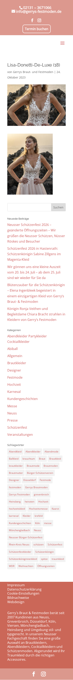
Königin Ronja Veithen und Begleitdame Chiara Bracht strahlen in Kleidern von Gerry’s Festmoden (36, 314)
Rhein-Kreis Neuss (19, 544)
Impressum (16, 585)
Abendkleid (15, 451)
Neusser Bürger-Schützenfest (25, 537)
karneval (14, 516)
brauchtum (29, 458)
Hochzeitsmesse (38, 508)
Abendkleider (33, 451)
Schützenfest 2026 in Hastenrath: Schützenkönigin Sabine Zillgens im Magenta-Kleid (34, 254)
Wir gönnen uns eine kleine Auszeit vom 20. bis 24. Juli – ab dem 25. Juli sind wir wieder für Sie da (34, 272)
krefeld (39, 516)
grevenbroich (41, 494)
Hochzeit (14, 384)
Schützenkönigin (44, 552)
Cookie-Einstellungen (23, 593)
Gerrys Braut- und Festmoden (33, 72)
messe (48, 523)
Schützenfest (17, 427)
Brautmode (33, 466)
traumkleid (58, 559)
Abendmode (51, 451)
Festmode (15, 377)
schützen (38, 544)
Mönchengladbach (19, 530)
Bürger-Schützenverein (40, 473)
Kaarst (55, 508)
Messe (12, 406)
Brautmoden (51, 466)
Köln (37, 523)
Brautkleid (55, 458)
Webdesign (15, 602)
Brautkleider (16, 363)
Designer (14, 370)
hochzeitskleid (17, 508)
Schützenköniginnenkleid (23, 559)
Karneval (14, 391)
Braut (42, 458)
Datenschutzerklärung (24, 589)
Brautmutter (16, 473)
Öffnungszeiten (46, 566)
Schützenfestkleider (20, 552)
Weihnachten (25, 566)
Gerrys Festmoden (19, 494)
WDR (11, 566)
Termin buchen (36, 29)
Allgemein (14, 356)
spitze (44, 559)
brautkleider (16, 466)
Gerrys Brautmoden (36, 487)
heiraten (29, 501)
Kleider (27, 516)
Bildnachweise (18, 597)
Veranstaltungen (20, 434)
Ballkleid (13, 458)
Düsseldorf (29, 480)
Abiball (12, 349)
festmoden (15, 487)
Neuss (12, 413)
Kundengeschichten (22, 399)
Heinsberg (15, 501)
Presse (12, 420)
